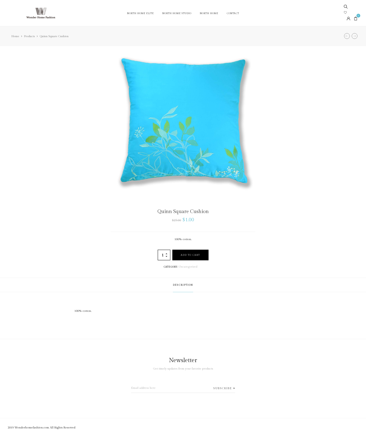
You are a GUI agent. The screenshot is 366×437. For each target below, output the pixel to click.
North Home (209, 13)
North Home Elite (140, 13)
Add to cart (190, 255)
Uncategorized (188, 266)
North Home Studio (176, 13)
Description (183, 285)
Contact (233, 13)
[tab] (183, 285)
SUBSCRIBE (222, 388)
